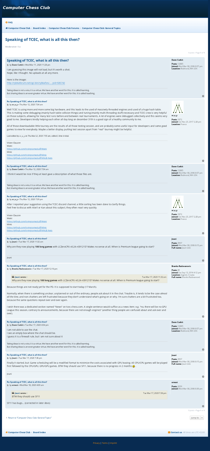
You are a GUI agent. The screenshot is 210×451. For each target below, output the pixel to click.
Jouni (17, 277)
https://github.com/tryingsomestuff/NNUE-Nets (29, 158)
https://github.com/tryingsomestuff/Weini (27, 148)
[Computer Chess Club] (26, 8)
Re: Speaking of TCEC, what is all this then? (27, 101)
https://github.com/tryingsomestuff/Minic (27, 154)
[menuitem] (8, 22)
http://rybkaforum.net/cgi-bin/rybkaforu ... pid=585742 (36, 82)
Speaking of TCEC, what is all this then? (42, 39)
